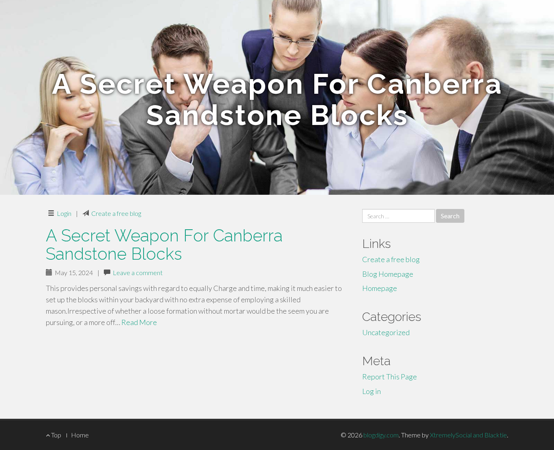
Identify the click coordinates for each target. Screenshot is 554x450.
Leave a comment (138, 272)
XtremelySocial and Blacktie (468, 435)
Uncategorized (386, 332)
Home (80, 435)
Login (64, 213)
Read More (139, 322)
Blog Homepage (387, 273)
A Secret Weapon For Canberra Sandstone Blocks (164, 245)
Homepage (379, 288)
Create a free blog (116, 213)
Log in (371, 391)
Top (55, 435)
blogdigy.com (381, 435)
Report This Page (389, 376)
